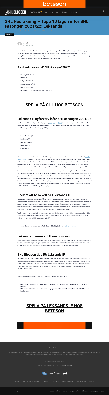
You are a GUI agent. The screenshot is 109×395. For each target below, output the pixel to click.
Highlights (37, 381)
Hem (6, 30)
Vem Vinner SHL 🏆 (36, 12)
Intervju (17, 381)
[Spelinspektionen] (44, 374)
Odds (51, 12)
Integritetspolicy (81, 381)
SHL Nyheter (73, 12)
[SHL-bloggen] (15, 11)
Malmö (60, 123)
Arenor (58, 12)
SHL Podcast (27, 381)
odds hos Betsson (70, 226)
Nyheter (91, 381)
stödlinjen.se (68, 365)
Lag (46, 12)
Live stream (55, 381)
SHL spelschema (67, 381)
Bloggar (64, 12)
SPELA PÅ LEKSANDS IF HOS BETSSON (54, 308)
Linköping (52, 123)
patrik (26, 43)
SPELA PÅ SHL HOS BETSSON (55, 104)
